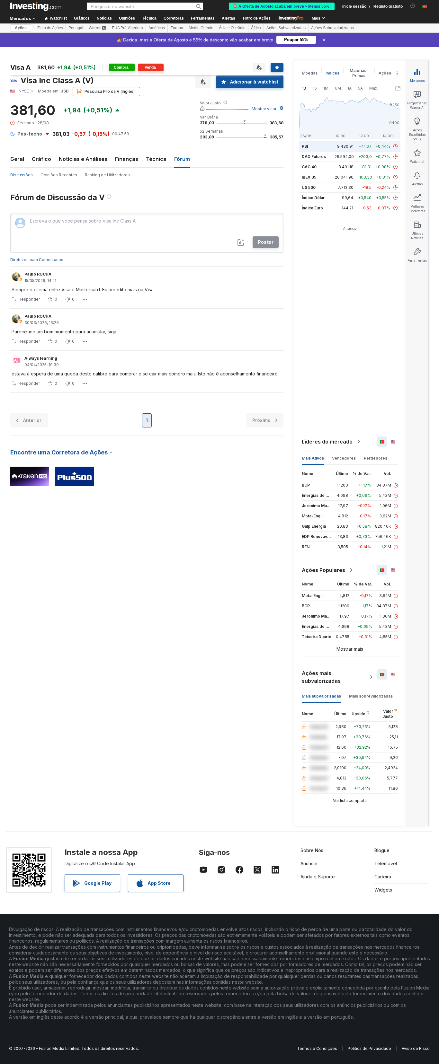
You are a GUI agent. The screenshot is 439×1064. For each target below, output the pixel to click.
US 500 (309, 187)
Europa (176, 28)
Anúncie (309, 863)
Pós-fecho (29, 133)
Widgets (383, 890)
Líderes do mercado (327, 441)
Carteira (382, 876)
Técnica (156, 159)
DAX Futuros (314, 156)
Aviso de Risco (416, 1048)
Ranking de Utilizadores (107, 174)
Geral (17, 159)
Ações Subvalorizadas (286, 28)
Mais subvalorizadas (321, 696)
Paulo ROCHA (37, 274)
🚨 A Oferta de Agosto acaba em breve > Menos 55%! (282, 6)
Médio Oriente (201, 28)
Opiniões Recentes (58, 174)
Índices (332, 73)
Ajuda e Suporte (317, 876)
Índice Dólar (313, 197)
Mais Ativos (313, 458)
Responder (29, 299)
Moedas (310, 73)
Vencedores (344, 458)
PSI (305, 146)
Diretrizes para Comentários (36, 259)
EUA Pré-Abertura (127, 28)
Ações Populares (323, 570)
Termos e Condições (317, 1048)
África (256, 28)
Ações (21, 28)
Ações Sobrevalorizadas (332, 28)
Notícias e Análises (83, 159)
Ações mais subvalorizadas (321, 677)
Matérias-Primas (359, 73)
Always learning (40, 358)
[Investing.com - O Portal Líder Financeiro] (35, 6)
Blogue (382, 850)
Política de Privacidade (369, 1048)
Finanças (126, 159)
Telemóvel (385, 863)
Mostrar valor (264, 108)
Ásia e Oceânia (232, 28)
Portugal (75, 28)
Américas (156, 28)
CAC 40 (309, 166)
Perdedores (375, 458)
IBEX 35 (309, 177)
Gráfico (41, 159)
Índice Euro (312, 208)
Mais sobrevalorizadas (371, 696)
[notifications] (413, 6)
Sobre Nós (311, 850)
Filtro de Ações (257, 18)
